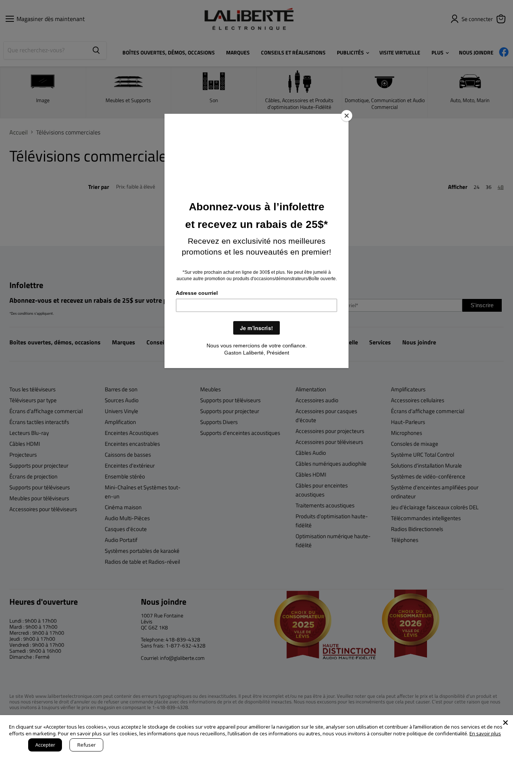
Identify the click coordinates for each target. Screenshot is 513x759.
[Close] (346, 115)
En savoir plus (485, 733)
